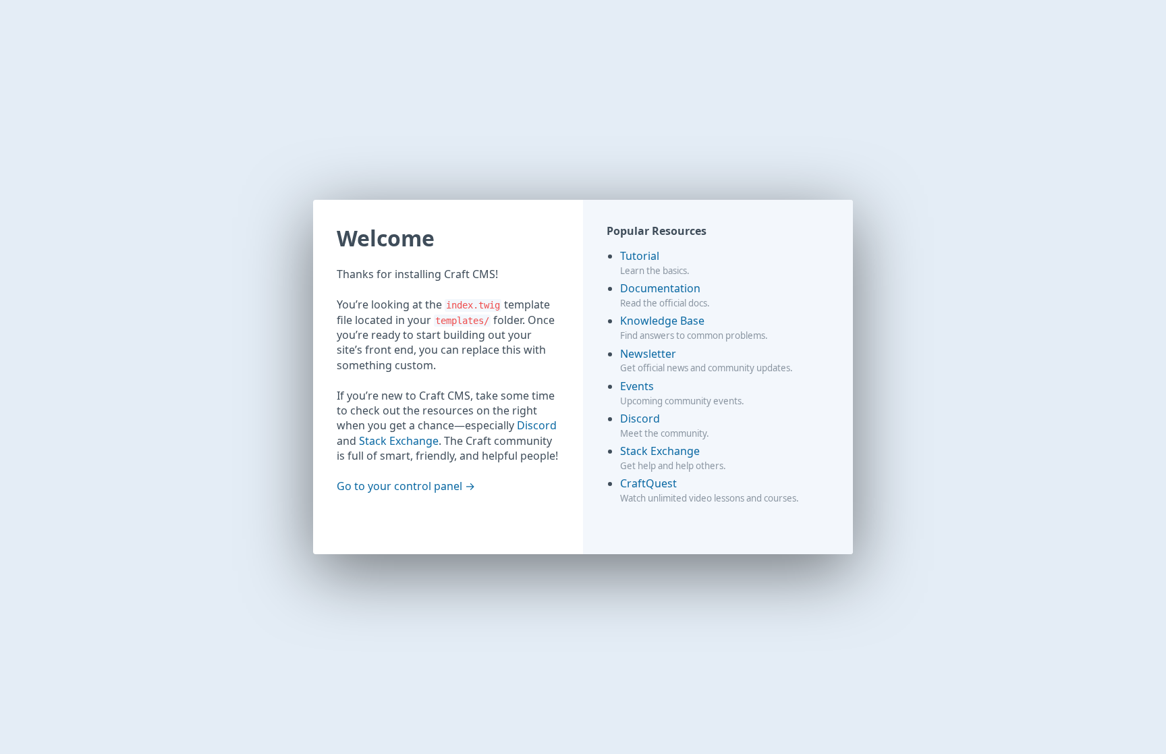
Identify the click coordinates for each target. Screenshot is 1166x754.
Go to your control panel (399, 486)
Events (637, 386)
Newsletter (648, 353)
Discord (537, 425)
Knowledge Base (662, 320)
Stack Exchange (399, 440)
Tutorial (639, 255)
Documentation (660, 288)
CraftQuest (648, 483)
